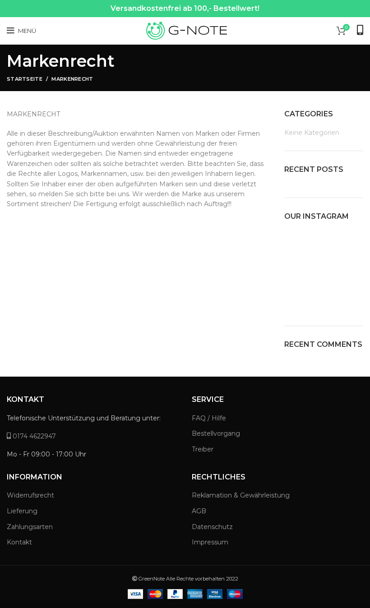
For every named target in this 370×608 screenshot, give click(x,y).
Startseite (24, 79)
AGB (199, 511)
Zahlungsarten (30, 527)
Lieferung (22, 511)
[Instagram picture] (296, 242)
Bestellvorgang (216, 433)
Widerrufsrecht (30, 495)
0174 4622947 (33, 436)
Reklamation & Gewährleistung (241, 495)
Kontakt (19, 542)
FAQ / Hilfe (209, 418)
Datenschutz (212, 527)
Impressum (210, 542)
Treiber (202, 449)
